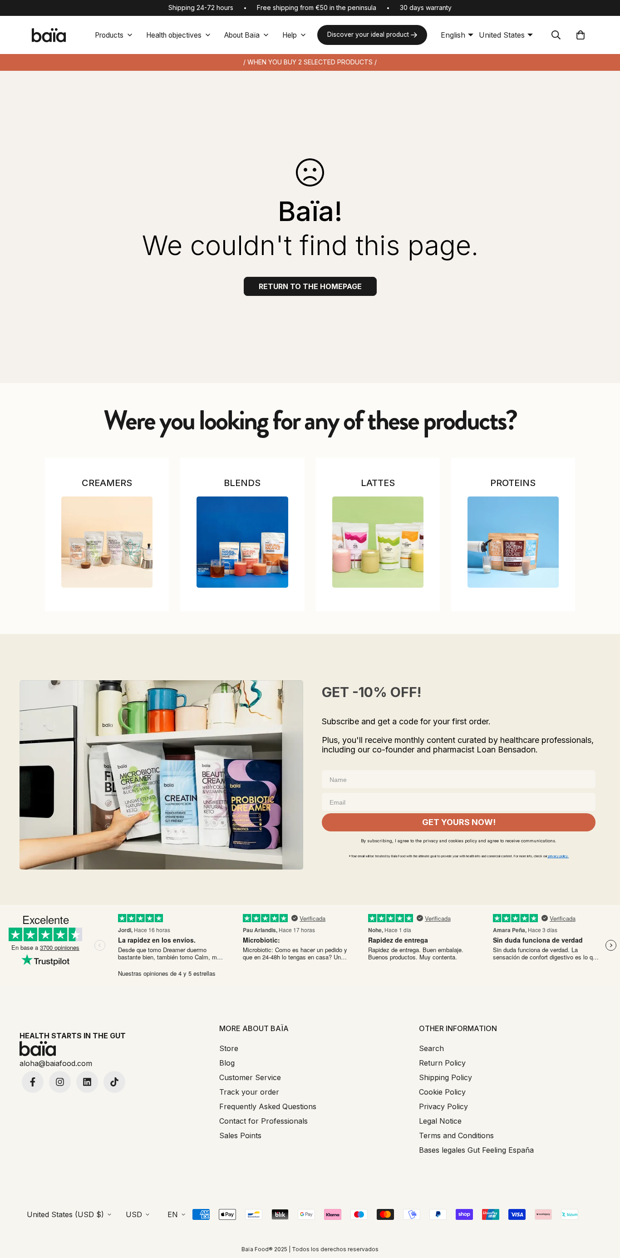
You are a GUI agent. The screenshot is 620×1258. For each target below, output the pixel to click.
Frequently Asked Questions (267, 1106)
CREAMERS (107, 482)
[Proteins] (513, 542)
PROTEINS (513, 482)
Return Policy (442, 1062)
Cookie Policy (442, 1091)
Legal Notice (440, 1120)
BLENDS (242, 482)
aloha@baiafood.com (56, 1063)
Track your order (249, 1091)
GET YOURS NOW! (459, 822)
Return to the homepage (310, 286)
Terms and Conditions (456, 1135)
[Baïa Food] (48, 35)
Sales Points (240, 1135)
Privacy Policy (443, 1106)
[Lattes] (377, 542)
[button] (580, 35)
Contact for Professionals (263, 1120)
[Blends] (242, 542)
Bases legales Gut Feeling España (476, 1150)
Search (431, 1048)
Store (228, 1048)
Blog (227, 1062)
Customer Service (250, 1077)
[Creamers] (107, 542)
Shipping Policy (445, 1077)
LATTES (378, 482)
